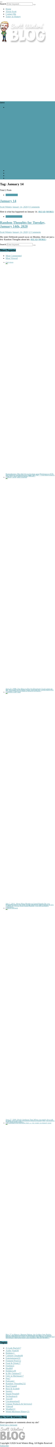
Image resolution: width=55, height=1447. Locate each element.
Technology (11, 1396)
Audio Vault (12, 1350)
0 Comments (34, 207)
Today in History (13, 16)
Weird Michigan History (17, 1411)
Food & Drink (13, 1363)
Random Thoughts (14, 216)
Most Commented (14, 256)
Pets (8, 1378)
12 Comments (34, 232)
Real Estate (11, 1386)
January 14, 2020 (20, 232)
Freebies (10, 1366)
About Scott (11, 11)
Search (3, 4)
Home (8, 9)
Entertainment (13, 1358)
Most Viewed (12, 258)
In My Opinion (13, 1373)
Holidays (11, 1371)
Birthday (10, 1353)
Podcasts (10, 1381)
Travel (9, 1399)
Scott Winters (6, 207)
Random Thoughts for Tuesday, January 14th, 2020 (22, 224)
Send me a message (8, 1425)
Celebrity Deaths (14, 1355)
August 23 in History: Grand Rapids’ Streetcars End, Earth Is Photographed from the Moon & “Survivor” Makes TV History (27, 114)
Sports (9, 1391)
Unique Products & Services (19, 1404)
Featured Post (13, 1361)
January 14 (8, 201)
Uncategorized (13, 1401)
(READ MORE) (46, 212)
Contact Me (11, 14)
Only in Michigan (15, 1376)
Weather (10, 1409)
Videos (9, 1406)
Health (9, 1368)
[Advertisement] (27, 72)
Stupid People (12, 1394)
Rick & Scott (12, 1388)
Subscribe (4, 1445)
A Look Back (12, 107)
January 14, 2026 (20, 207)
